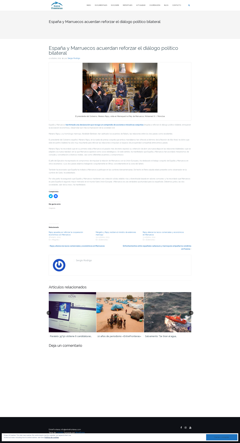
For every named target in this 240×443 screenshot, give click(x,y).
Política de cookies (51, 437)
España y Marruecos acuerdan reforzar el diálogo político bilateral (113, 50)
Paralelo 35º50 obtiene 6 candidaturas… (71, 336)
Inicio (89, 5)
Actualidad (140, 5)
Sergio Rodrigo (74, 58)
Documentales (101, 5)
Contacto (176, 5)
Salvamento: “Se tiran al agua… (161, 336)
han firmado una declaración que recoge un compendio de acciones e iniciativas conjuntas (105, 125)
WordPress (80, 433)
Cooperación (154, 5)
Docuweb (115, 5)
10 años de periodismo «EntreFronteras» (119, 336)
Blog (166, 5)
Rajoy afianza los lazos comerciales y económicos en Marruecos (77, 246)
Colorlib (59, 433)
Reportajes (127, 5)
